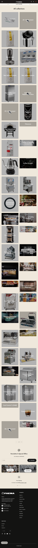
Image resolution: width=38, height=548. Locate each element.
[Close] (35, 532)
